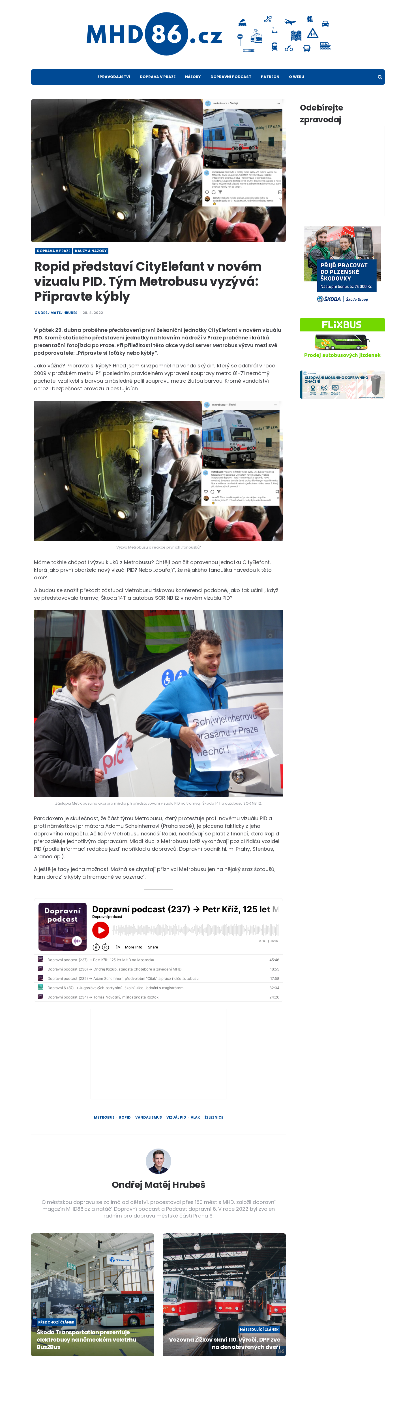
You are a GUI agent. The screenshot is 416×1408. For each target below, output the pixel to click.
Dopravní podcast (231, 76)
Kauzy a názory (91, 250)
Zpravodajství (113, 76)
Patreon (270, 76)
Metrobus (104, 1117)
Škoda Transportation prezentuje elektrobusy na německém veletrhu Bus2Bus (86, 1340)
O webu (296, 76)
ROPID (125, 1117)
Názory (193, 76)
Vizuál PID (176, 1117)
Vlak (195, 1117)
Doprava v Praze (157, 76)
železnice (214, 1117)
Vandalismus (148, 1117)
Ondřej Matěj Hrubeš (56, 313)
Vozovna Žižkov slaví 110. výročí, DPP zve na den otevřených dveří (224, 1343)
